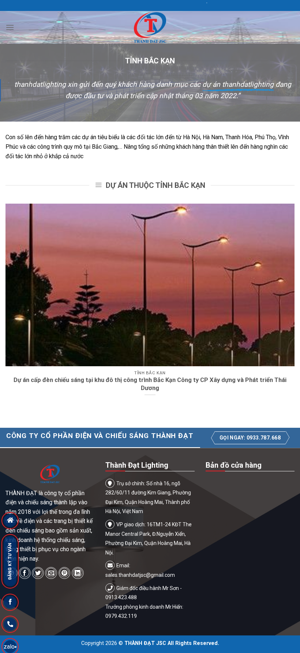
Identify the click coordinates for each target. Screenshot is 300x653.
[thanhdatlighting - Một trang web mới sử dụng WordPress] (150, 27)
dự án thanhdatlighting (238, 84)
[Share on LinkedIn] (78, 573)
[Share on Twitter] (38, 573)
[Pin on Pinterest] (65, 573)
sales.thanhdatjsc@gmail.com (140, 575)
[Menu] (9, 27)
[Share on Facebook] (25, 573)
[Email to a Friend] (51, 573)
